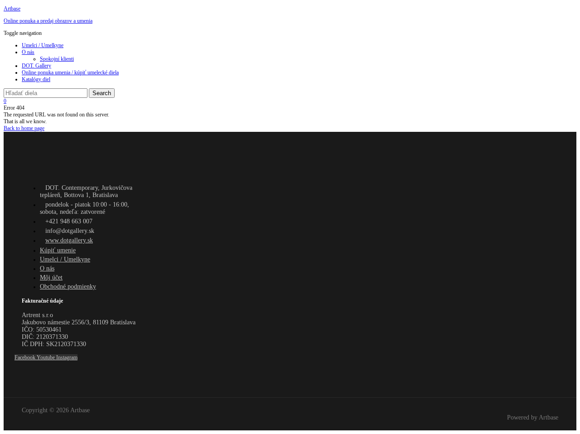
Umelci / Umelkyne (42, 45)
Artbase (12, 8)
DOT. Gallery (36, 66)
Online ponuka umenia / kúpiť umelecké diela (70, 72)
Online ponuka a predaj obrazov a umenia (48, 21)
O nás (28, 52)
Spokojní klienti (57, 59)
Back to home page (24, 128)
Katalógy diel (36, 79)
